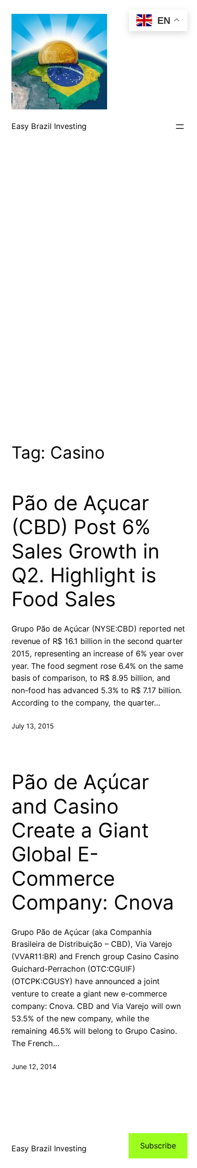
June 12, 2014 (33, 1066)
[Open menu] (180, 126)
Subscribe (158, 1145)
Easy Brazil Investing (49, 126)
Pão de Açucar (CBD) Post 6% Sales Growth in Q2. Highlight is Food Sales (85, 551)
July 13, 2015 (32, 726)
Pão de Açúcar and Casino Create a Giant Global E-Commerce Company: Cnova (92, 842)
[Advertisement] (98, 305)
